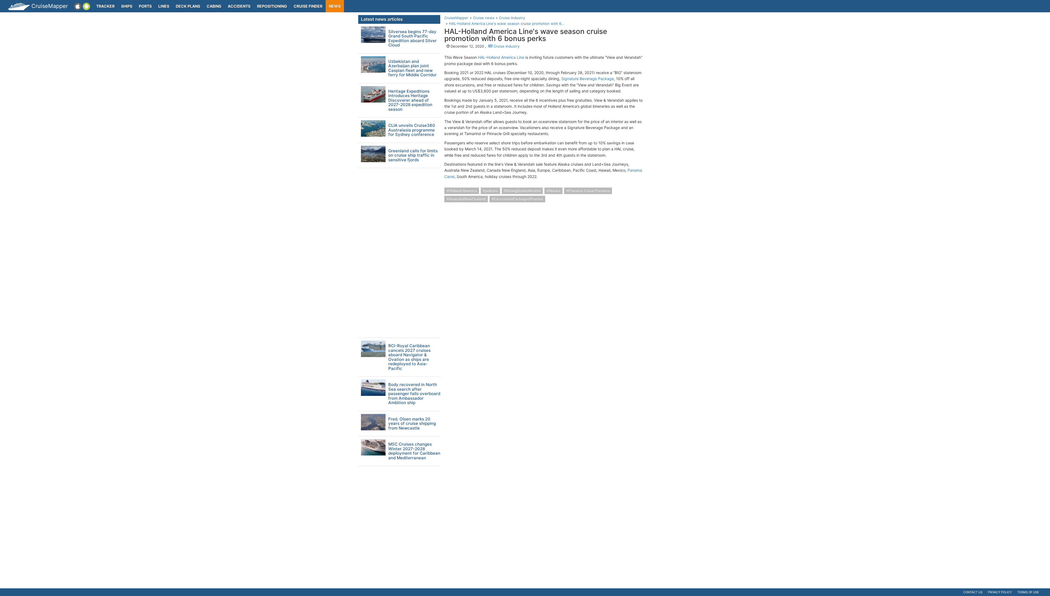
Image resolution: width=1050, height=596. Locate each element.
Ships (126, 6)
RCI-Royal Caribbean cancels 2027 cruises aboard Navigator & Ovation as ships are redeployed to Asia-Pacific (409, 357)
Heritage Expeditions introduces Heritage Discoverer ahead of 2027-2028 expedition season (410, 100)
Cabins (214, 6)
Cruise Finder (308, 6)
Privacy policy (1000, 592)
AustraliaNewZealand (467, 199)
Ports (145, 6)
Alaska (554, 191)
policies (491, 191)
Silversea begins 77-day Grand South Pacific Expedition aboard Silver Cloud (412, 39)
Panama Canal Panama (589, 191)
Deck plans (188, 6)
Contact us (972, 592)
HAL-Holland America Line (501, 57)
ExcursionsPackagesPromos (518, 199)
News (335, 6)
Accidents (239, 6)
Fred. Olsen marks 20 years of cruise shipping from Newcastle (412, 424)
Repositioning (272, 6)
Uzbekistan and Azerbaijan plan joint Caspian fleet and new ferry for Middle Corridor (412, 68)
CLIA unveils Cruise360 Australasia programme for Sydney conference (411, 130)
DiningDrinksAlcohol (523, 191)
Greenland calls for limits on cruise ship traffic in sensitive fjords (413, 155)
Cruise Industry (506, 46)
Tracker (105, 6)
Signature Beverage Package (587, 78)
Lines (163, 6)
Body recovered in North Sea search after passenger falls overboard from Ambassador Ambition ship (414, 393)
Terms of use (1028, 592)
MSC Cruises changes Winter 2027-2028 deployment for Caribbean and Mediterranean (414, 451)
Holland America (463, 191)
